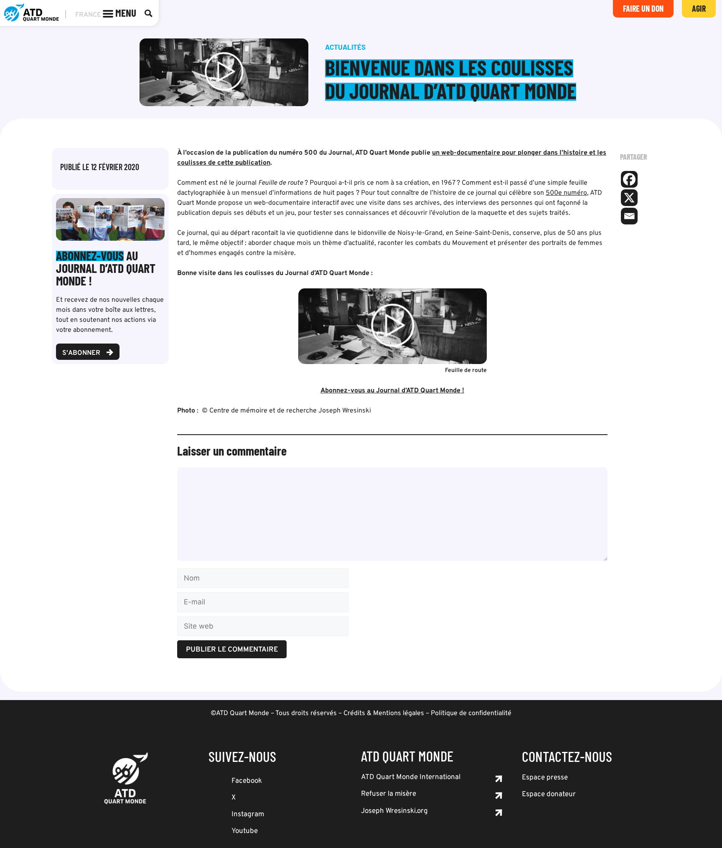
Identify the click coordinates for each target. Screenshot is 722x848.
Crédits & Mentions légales (383, 713)
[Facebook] (629, 179)
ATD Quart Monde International (410, 777)
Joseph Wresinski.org (394, 811)
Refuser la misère (388, 794)
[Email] (629, 216)
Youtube (244, 831)
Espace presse (545, 777)
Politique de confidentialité (471, 713)
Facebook (246, 781)
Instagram (247, 814)
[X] (629, 197)
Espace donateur (549, 794)
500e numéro (566, 193)
